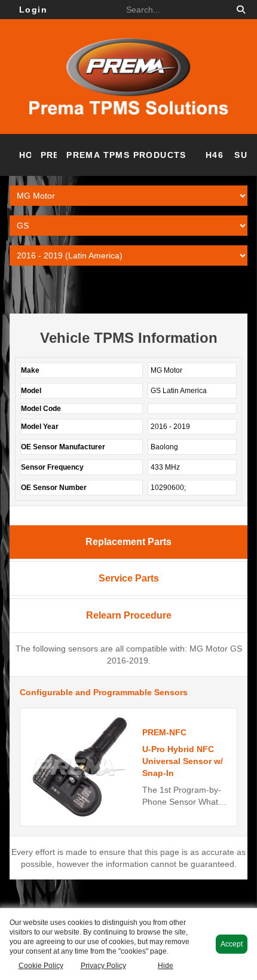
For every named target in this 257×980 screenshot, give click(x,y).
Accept (232, 944)
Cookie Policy (41, 965)
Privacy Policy (103, 965)
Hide (165, 965)
